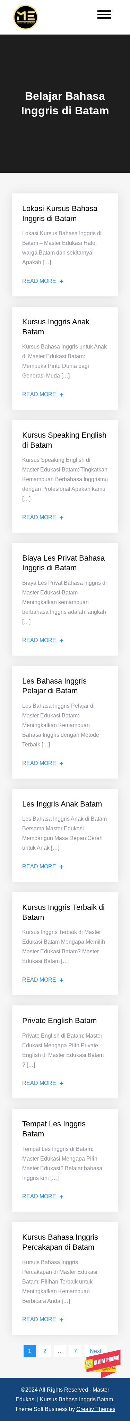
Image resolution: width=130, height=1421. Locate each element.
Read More (39, 281)
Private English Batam (59, 1020)
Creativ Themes (95, 1409)
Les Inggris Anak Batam (62, 804)
